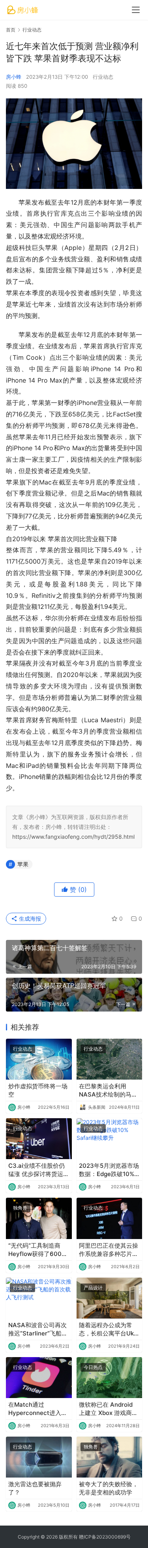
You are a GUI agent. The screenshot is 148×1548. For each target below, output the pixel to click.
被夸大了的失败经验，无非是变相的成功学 (108, 1488)
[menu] (135, 10)
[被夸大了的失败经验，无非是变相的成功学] (109, 1457)
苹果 (22, 864)
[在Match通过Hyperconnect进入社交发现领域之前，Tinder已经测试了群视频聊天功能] (39, 1377)
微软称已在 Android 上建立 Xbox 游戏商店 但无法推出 (108, 1409)
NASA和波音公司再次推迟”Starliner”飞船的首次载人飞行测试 (37, 1329)
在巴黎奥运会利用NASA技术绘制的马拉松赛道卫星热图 (108, 1090)
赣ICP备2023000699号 (105, 1537)
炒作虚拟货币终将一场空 (37, 1090)
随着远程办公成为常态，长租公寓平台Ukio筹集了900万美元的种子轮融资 (109, 1329)
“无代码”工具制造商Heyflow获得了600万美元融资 (37, 1250)
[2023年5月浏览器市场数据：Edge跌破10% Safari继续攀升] (109, 1138)
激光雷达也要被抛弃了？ (35, 1488)
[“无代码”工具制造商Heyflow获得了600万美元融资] (39, 1218)
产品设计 (93, 1288)
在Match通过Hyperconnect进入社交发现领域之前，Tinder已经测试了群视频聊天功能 (38, 1409)
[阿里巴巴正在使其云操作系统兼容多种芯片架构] (109, 1218)
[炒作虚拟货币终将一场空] (39, 1059)
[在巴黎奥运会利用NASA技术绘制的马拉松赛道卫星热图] (109, 1059)
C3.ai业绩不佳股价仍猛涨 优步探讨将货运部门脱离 (38, 1170)
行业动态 (103, 77)
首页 (10, 30)
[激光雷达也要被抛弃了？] (39, 1457)
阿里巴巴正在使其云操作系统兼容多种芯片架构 (108, 1250)
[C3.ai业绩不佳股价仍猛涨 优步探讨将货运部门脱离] (39, 1138)
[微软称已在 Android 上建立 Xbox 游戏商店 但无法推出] (109, 1377)
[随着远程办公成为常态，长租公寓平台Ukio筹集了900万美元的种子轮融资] (109, 1298)
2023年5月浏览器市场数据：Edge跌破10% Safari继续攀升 (109, 1170)
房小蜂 (13, 77)
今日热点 (93, 1367)
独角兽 (20, 1208)
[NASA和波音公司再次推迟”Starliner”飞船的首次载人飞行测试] (39, 1298)
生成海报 (29, 918)
